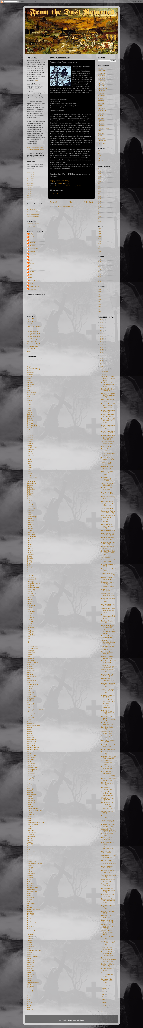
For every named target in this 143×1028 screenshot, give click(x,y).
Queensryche (31, 836)
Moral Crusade (31, 755)
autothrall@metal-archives (35, 147)
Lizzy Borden (31, 718)
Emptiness (30, 544)
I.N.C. (28, 639)
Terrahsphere (31, 913)
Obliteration (30, 798)
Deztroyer (30, 528)
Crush (29, 471)
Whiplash (30, 968)
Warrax (29, 964)
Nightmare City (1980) (108, 530)
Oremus (29, 812)
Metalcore (101, 113)
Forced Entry (31, 589)
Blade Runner (31, 430)
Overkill (29, 816)
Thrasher (30, 925)
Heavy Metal (101, 95)
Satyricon (30, 875)
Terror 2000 (30, 915)
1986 (99, 266)
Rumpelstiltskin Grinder (34, 864)
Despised (30, 522)
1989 (99, 259)
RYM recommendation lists (35, 149)
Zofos (29, 1004)
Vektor (29, 948)
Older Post (88, 202)
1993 (99, 244)
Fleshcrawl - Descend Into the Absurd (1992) (107, 473)
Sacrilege (30, 867)
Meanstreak (30, 737)
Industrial (101, 103)
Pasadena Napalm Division (35, 822)
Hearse (29, 615)
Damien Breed (31, 483)
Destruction (30, 524)
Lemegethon (31, 698)
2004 (99, 211)
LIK (28, 712)
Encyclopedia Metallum (34, 326)
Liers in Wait (31, 706)
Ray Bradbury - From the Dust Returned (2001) (107, 384)
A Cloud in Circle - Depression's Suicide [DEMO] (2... (108, 926)
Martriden (30, 731)
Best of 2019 (30, 183)
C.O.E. (29, 457)
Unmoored (30, 933)
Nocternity (30, 787)
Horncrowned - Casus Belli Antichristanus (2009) (108, 900)
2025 (101, 322)
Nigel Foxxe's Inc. (32, 785)
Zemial (29, 998)
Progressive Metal (103, 128)
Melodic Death (102, 110)
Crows (29, 469)
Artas (28, 396)
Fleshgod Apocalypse (33, 584)
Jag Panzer (30, 658)
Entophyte (30, 552)
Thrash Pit (30, 351)
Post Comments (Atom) (65, 206)
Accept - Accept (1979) (108, 776)
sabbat (78, 186)
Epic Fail (100, 161)
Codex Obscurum (32, 324)
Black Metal (101, 73)
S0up (30, 277)
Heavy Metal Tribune (33, 336)
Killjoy (29, 678)
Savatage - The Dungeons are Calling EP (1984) (107, 793)
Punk (99, 130)
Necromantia (31, 773)
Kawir (29, 672)
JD (29, 257)
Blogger (82, 1020)
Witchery (30, 976)
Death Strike (31, 501)
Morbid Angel (31, 757)
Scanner (29, 879)
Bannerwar (30, 416)
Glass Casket (31, 595)
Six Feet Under (31, 889)
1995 (99, 239)
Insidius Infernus (32, 649)
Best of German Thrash (33, 212)
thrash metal (84, 186)
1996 (56, 186)
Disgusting (30, 532)
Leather (29, 694)
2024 (101, 325)
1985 (99, 269)
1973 (99, 304)
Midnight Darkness (33, 747)
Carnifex (29, 451)
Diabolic (29, 530)
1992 (99, 246)
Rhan (30, 269)
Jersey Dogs (30, 660)
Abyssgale (30, 371)
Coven (29, 463)
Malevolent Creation (33, 726)
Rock (30, 274)
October (104, 374)
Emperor (30, 542)
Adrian (29, 378)
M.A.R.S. (29, 722)
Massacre (30, 735)
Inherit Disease (31, 643)
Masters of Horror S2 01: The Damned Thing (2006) (108, 437)
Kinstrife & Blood (32, 684)
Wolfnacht (30, 978)
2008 (99, 201)
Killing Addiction (32, 676)
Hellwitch (30, 621)
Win (99, 153)
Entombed (30, 550)
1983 (99, 274)
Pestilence (30, 826)
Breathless (30, 444)
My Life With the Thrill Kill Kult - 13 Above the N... (108, 552)
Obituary (29, 796)
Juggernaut (30, 668)
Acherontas (30, 373)
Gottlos (29, 603)
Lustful (29, 720)
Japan (73, 186)
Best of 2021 (30, 179)
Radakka (29, 842)
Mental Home (31, 743)
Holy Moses (30, 631)
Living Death (31, 716)
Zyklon (29, 1007)
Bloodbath (30, 436)
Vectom (29, 944)
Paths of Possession (33, 824)
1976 (99, 297)
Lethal (29, 700)
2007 (99, 204)
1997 (99, 234)
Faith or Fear (31, 576)
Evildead (29, 560)
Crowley (29, 467)
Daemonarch (31, 481)
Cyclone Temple (32, 477)
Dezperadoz (31, 520)
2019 (99, 173)
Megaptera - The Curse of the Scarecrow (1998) (108, 599)
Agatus (29, 380)
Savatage (30, 877)
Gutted (29, 609)
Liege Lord (30, 704)
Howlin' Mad (31, 635)
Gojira (29, 597)
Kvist (28, 690)
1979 (99, 289)
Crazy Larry (33, 240)
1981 (99, 279)
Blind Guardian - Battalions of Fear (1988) (107, 712)
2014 (99, 186)
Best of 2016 (30, 189)
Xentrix (29, 988)
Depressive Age (32, 516)
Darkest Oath (31, 489)
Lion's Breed (31, 714)
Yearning (30, 990)
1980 (99, 281)
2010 (99, 196)
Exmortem (30, 568)
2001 (99, 218)
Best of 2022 (30, 177)
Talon (28, 905)
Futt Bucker (32, 242)
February (105, 1005)
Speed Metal (101, 138)
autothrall (32, 280)
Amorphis (30, 382)
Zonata (29, 1005)
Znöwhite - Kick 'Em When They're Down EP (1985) (108, 701)
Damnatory (30, 485)
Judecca (29, 666)
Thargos (29, 921)
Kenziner (30, 674)
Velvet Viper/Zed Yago (34, 950)
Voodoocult (30, 960)
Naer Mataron (31, 763)
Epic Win (68, 186)
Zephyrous (30, 1000)
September (105, 986)
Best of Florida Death (33, 214)
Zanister (29, 996)
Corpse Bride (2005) (107, 586)
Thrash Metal (102, 140)
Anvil (28, 388)
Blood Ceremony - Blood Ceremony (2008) (107, 526)
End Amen (30, 546)
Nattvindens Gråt (32, 767)
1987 (99, 264)
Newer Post (55, 202)
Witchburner (31, 974)
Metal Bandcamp (32, 341)
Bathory (29, 418)
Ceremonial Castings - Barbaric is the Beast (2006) (108, 378)
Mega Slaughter (32, 739)
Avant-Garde (101, 71)
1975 (99, 299)
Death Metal (101, 76)
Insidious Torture (32, 647)
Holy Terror (30, 633)
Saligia (29, 869)
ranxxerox (32, 289)
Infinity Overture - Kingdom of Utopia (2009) (108, 890)
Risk (28, 860)
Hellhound (30, 619)
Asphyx (29, 402)
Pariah (29, 820)
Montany (30, 753)
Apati (28, 390)
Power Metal (102, 125)
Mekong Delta (31, 741)
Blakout (31, 237)
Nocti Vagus (30, 789)
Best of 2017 (30, 187)
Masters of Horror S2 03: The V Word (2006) (108, 426)
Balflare (29, 414)
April (103, 999)
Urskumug (30, 935)
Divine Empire (31, 536)
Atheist (29, 410)
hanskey (31, 283)
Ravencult (30, 846)
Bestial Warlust (31, 424)
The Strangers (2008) (107, 508)
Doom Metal (101, 78)
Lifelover (30, 708)
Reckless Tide (31, 852)
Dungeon (30, 538)
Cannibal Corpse (32, 447)
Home (72, 202)
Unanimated (31, 931)
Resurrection (31, 854)
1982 (99, 276)
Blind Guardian (31, 434)
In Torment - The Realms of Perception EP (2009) (108, 718)
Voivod (29, 958)
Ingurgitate (30, 641)
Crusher (29, 473)
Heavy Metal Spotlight (34, 334)
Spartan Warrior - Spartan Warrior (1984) (107, 762)
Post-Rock (101, 123)
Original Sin (30, 814)
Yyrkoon (29, 994)
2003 (99, 213)
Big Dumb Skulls (32, 319)
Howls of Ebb (31, 226)
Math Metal (101, 108)
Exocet (29, 570)
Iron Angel (30, 651)
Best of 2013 (30, 195)
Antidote (29, 386)
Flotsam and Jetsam (33, 587)
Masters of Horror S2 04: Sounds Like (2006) (108, 420)
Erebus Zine (30, 329)
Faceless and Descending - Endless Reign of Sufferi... (108, 959)
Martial (100, 105)
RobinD (31, 271)
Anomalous (30, 384)
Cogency (29, 459)
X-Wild (29, 984)
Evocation (30, 562)
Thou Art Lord (31, 923)
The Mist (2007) (106, 557)
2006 (99, 206)
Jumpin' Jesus (31, 670)
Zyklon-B (30, 1009)
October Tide (31, 802)
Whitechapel (30, 970)
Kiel (30, 260)
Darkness (30, 491)
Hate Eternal (31, 611)
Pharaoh (29, 828)
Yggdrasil (30, 992)
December (105, 369)
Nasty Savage (31, 765)
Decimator (30, 507)
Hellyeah (29, 623)
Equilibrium (30, 554)
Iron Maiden (31, 653)
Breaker (29, 442)
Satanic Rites (31, 873)
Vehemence (30, 946)
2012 (99, 191)
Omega (29, 804)
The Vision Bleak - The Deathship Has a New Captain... (108, 631)
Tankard (29, 907)
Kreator (29, 688)
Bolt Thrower (31, 440)
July (103, 991)
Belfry (31, 234)
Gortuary (30, 599)
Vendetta (29, 952)
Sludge (100, 135)
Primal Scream (31, 832)
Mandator (30, 727)
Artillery (29, 400)
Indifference (102, 156)
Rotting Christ (31, 862)
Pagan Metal (101, 121)
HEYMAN (32, 251)
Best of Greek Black (33, 216)
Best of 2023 (30, 175)
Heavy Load (30, 617)
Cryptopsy (30, 475)
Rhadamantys (31, 858)
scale (36, 80)
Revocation (30, 856)
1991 (99, 249)
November (105, 371)
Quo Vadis (30, 840)
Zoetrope (30, 1002)
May (103, 997)
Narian (31, 266)
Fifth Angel (30, 582)
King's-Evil (30, 682)
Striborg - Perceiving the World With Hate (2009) (108, 691)
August (104, 988)
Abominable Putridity (33, 369)
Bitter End (30, 428)
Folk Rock (101, 85)
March (104, 1002)
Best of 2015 (30, 191)
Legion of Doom (32, 696)
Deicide (29, 515)
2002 (99, 216)
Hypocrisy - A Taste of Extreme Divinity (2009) (108, 684)
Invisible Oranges (32, 339)
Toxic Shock (30, 927)
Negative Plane (31, 779)
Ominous (30, 806)
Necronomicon (32, 775)
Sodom (29, 893)
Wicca (29, 972)
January (104, 1008)
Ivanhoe (29, 656)
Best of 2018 (30, 185)
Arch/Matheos (31, 392)
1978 (99, 292)
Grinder (29, 607)
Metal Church (31, 745)
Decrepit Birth (31, 509)
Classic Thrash (31, 321)
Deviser (29, 526)
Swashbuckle (31, 903)
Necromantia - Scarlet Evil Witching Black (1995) (108, 395)
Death (29, 499)
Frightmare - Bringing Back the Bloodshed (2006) (108, 616)
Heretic (29, 625)
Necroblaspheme (32, 769)
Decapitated (30, 505)
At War (29, 404)
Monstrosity (31, 751)
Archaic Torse (31, 394)
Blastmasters (31, 432)
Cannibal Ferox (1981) (108, 646)
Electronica (101, 81)
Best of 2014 (30, 193)
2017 (99, 178)
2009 (99, 199)
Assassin (29, 406)
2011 (99, 193)
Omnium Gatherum (33, 808)
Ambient (100, 68)
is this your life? (34, 286)
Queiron (29, 838)
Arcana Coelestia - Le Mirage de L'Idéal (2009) (107, 932)
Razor (29, 848)
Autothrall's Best (32, 210)
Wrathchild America (33, 982)
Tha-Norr (30, 919)
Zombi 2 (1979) (106, 446)
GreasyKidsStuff (34, 248)
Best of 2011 (30, 200)
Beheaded (30, 420)
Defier (29, 513)
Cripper (29, 465)
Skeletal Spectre (32, 891)
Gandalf (29, 591)
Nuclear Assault (31, 795)
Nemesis (29, 781)
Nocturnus (30, 791)
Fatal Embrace (31, 580)
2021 (99, 169)
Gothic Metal (101, 90)
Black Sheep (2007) (107, 501)
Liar (28, 702)
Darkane (29, 487)
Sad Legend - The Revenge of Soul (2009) (107, 980)
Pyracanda (30, 834)
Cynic (28, 479)
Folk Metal (101, 83)
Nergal (29, 783)
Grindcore (101, 93)
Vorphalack (30, 962)
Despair (29, 518)
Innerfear (30, 645)
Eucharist (30, 558)
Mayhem (29, 733)
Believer (29, 422)
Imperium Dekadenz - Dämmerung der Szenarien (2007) (108, 953)
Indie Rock (101, 100)
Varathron (30, 942)
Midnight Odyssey (32, 749)
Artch (28, 398)
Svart (28, 901)
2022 (101, 331)
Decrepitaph (30, 511)
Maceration (30, 724)
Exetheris (30, 566)
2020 (99, 171)
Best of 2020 (30, 181)
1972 (99, 307)
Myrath (29, 761)
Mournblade (31, 759)
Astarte (29, 408)
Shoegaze (101, 133)
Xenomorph (30, 986)
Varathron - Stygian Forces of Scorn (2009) (107, 974)
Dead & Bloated (31, 497)
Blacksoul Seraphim (33, 224)
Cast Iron (30, 453)
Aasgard (29, 367)
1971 (99, 309)
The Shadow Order (32, 887)
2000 (99, 221)
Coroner (29, 461)
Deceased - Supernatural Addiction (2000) (107, 479)
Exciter (29, 564)
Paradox (29, 818)
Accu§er (29, 376)
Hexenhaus (30, 627)
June (103, 994)
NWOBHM (101, 118)
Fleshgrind (30, 586)
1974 (99, 302)
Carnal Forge (31, 449)
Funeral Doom (102, 88)
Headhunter (30, 613)
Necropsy (30, 777)
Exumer (29, 572)
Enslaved (30, 548)
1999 (99, 229)
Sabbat (29, 865)
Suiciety (29, 899)
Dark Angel (30, 493)
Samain (29, 871)
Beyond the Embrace (33, 426)
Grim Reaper (31, 605)
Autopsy (29, 412)
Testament (30, 917)
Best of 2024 (30, 173)
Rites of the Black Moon (34, 349)
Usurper (29, 936)
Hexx (28, 629)
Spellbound (30, 897)
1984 (99, 271)
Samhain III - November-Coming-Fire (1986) (108, 642)
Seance (29, 881)
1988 (99, 262)
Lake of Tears (31, 692)
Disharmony (31, 534)
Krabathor (30, 686)
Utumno (29, 940)
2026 (101, 319)
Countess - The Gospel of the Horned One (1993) (108, 610)
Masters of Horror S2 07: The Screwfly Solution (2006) (108, 405)
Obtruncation (31, 800)
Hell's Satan (32, 254)
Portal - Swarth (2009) (108, 749)
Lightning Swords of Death (35, 710)
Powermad (30, 830)
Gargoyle (30, 593)
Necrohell (30, 771)
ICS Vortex (30, 637)
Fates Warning (31, 578)
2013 (99, 188)
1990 (99, 251)
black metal (61, 186)
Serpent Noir (31, 885)
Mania (29, 729)
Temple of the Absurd (33, 909)
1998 (99, 231)
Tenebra (29, 911)
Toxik (28, 929)
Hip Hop (100, 98)
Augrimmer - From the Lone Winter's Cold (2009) (108, 943)
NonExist (30, 793)
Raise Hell (30, 844)
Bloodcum (30, 438)
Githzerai (32, 245)
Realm (29, 850)
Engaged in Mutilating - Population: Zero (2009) (108, 906)
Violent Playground (33, 956)
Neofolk (100, 116)
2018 (99, 176)
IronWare (30, 655)
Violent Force (31, 954)
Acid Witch (30, 374)
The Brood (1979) (106, 649)
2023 (101, 328)
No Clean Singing (32, 346)
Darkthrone (30, 495)
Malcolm (31, 263)
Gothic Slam (30, 601)
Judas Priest (30, 664)
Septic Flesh (30, 883)
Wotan (29, 980)
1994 (99, 241)
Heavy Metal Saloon (33, 331)
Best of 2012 (30, 197)
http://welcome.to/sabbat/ (59, 181)
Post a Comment (58, 194)
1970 (99, 312)
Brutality (29, 446)
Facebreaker (31, 574)
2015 (99, 183)
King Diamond (31, 680)
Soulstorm (30, 895)
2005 (99, 209)
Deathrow (30, 503)
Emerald (29, 540)
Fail (99, 158)
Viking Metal (102, 143)
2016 (99, 181)
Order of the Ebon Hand (34, 810)
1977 (99, 294)
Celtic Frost (30, 455)
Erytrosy (29, 556)
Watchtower (30, 966)
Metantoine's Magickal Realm (36, 344)
